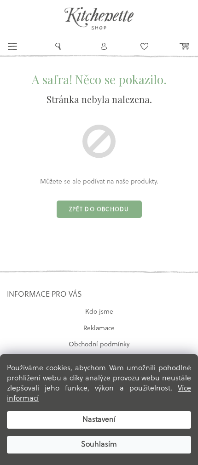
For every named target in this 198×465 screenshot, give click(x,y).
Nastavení (99, 420)
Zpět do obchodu (99, 210)
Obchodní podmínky (99, 344)
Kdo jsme (99, 312)
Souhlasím (99, 445)
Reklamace (99, 328)
